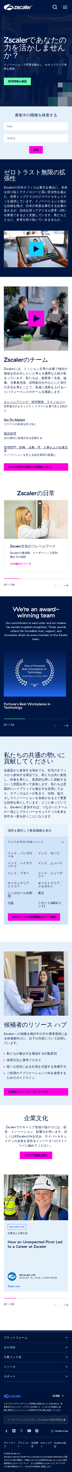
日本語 (56, 1395)
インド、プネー (18, 873)
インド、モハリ (49, 853)
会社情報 (10, 1347)
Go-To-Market (14, 420)
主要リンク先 (13, 1357)
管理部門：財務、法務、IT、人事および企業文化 (36, 448)
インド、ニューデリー (50, 874)
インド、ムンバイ (50, 863)
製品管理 (10, 433)
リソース (10, 1366)
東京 (41, 893)
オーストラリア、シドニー (20, 884)
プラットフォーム (15, 1337)
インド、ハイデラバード (20, 864)
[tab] (55, 7)
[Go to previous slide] (66, 585)
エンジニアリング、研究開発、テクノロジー (34, 402)
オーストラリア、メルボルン (50, 884)
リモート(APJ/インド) (50, 904)
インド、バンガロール (20, 854)
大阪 (11, 903)
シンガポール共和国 (20, 894)
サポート (10, 1376)
